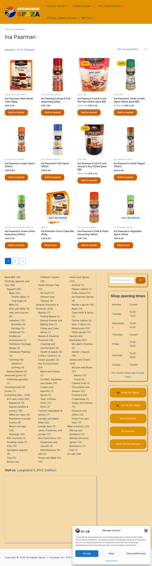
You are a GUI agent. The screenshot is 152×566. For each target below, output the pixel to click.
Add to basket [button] (16, 112)
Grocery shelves (56, 5)
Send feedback (127, 418)
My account (127, 431)
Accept (87, 553)
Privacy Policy (112, 560)
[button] (146, 530)
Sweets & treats (81, 5)
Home (8, 29)
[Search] (140, 280)
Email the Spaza (130, 392)
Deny (111, 553)
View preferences (136, 553)
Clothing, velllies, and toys (61, 17)
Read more (51, 245)
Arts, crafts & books (109, 5)
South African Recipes (127, 443)
